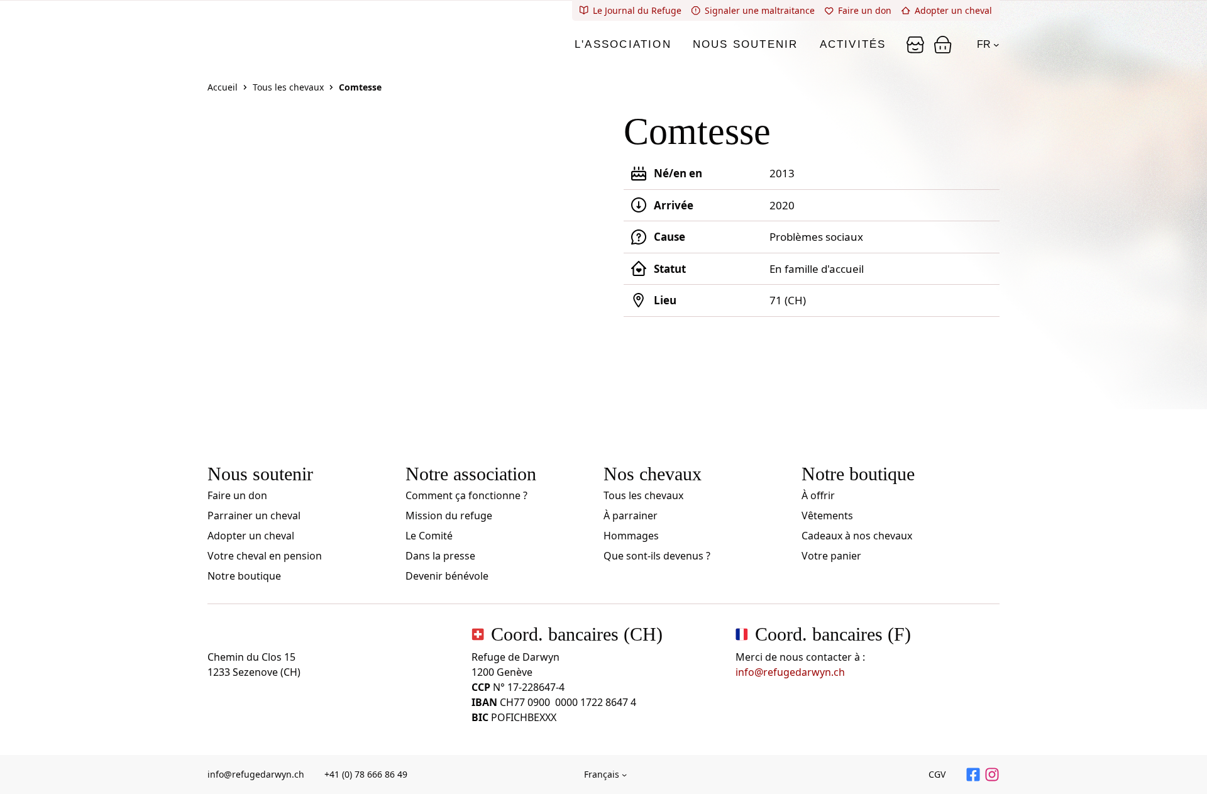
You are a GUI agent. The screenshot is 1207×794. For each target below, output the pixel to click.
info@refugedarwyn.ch (790, 672)
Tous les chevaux (288, 87)
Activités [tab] (853, 44)
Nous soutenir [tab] (745, 44)
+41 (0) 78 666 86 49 (365, 774)
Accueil (222, 87)
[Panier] (915, 44)
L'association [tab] (623, 44)
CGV (937, 774)
